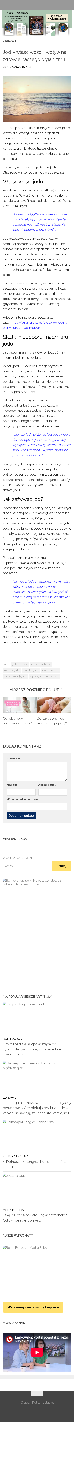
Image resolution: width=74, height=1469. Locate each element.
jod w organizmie (40, 664)
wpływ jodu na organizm (44, 676)
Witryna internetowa (22, 799)
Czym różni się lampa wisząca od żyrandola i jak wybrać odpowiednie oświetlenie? (32, 1049)
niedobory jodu (50, 670)
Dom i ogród (12, 1038)
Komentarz (15, 758)
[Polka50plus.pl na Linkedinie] (69, 839)
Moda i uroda (13, 1210)
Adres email (47, 785)
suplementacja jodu (15, 676)
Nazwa (13, 785)
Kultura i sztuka (15, 1156)
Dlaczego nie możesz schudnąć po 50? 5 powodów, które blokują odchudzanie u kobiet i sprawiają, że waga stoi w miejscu (37, 1108)
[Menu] (69, 5)
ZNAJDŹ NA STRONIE (19, 858)
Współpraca (21, 67)
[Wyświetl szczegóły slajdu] (37, 927)
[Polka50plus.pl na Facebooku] (50, 839)
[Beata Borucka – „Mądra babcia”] (37, 1270)
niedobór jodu (31, 670)
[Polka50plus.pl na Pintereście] (63, 839)
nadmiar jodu (11, 670)
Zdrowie (10, 41)
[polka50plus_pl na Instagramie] (56, 839)
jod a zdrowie (19, 664)
